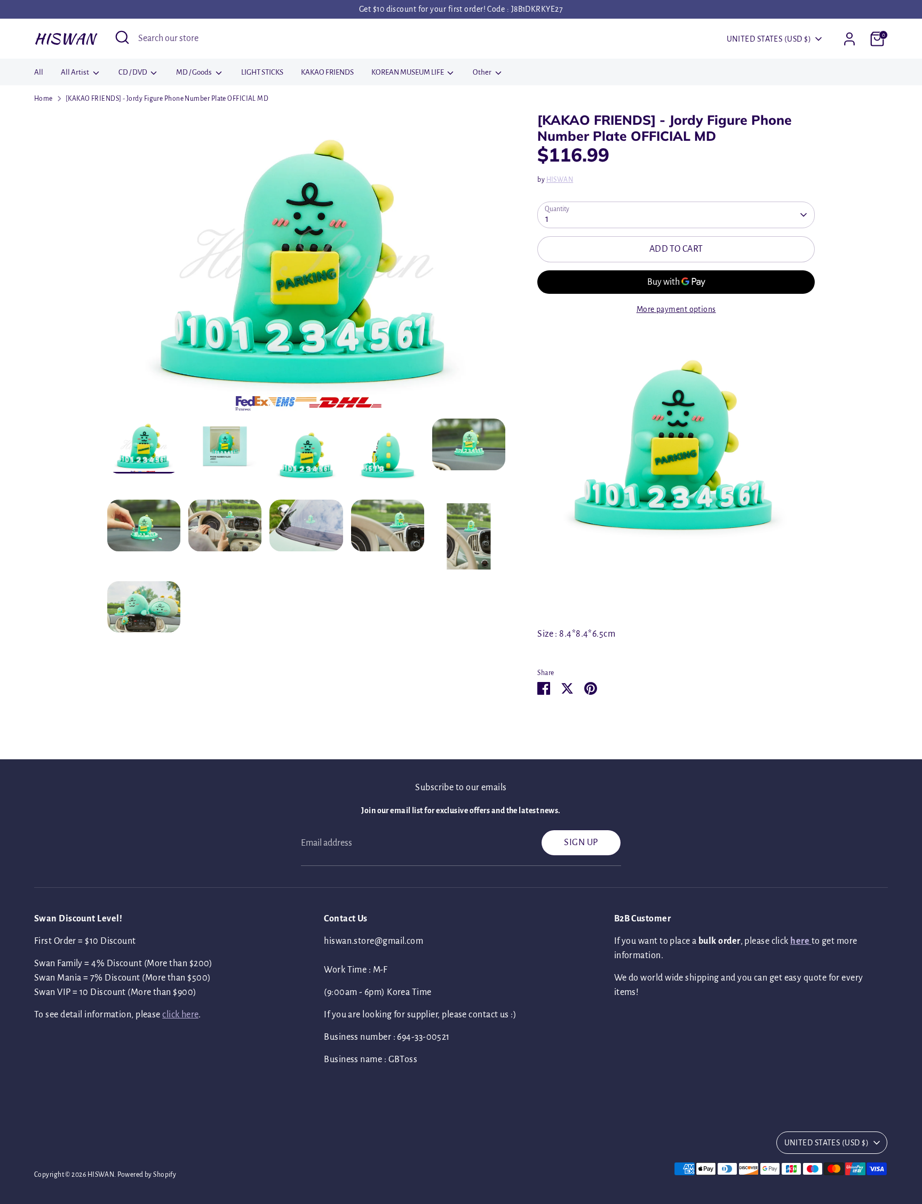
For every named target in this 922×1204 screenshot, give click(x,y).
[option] (306, 265)
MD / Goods (194, 72)
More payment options (676, 309)
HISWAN (65, 38)
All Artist (75, 72)
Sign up (581, 842)
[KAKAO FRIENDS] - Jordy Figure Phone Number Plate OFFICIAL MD (167, 98)
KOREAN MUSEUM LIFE (408, 72)
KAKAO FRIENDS (327, 72)
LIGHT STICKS (262, 72)
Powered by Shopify (146, 1174)
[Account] (849, 39)
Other (482, 72)
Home (43, 98)
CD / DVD (133, 72)
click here (180, 1015)
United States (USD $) (769, 39)
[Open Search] (122, 37)
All (38, 72)
